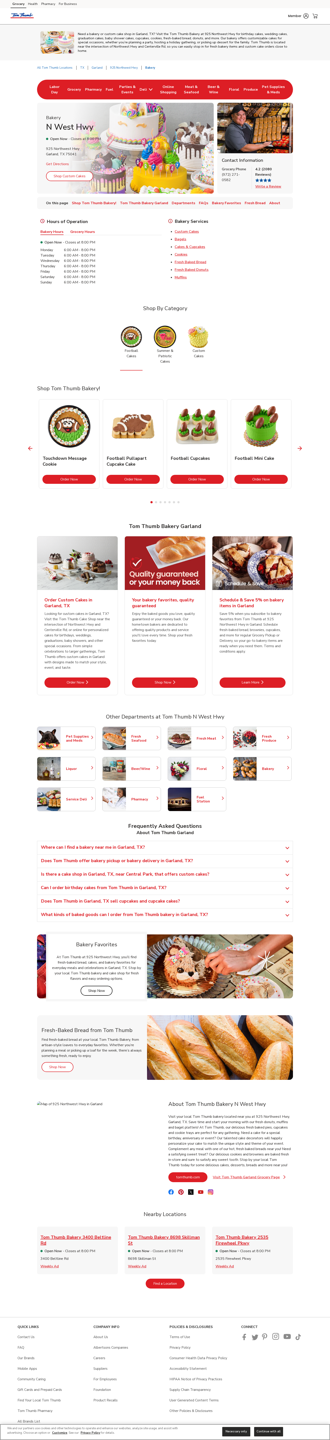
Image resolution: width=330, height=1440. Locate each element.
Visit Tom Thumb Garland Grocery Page (249, 1178)
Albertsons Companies (110, 1347)
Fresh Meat (209, 738)
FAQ (21, 1347)
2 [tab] (156, 502)
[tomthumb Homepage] (22, 16)
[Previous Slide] (30, 448)
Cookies (181, 254)
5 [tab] (169, 502)
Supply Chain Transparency (190, 1389)
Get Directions (57, 164)
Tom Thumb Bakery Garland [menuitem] (144, 203)
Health (33, 4)
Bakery (274, 769)
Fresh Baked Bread (190, 262)
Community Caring (32, 1379)
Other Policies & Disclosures (191, 1411)
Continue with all (269, 1431)
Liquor (78, 769)
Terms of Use (179, 1337)
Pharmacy (48, 4)
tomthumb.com (191, 1177)
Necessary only (236, 1431)
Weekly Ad (49, 1266)
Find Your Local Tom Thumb (39, 1400)
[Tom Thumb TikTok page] (298, 1339)
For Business (68, 4)
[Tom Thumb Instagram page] (276, 1339)
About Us (100, 1337)
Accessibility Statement (188, 1368)
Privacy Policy (180, 1347)
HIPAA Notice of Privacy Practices (195, 1379)
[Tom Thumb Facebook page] (245, 1339)
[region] (165, 1432)
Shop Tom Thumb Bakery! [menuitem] (94, 203)
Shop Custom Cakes (70, 176)
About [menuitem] (274, 203)
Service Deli (78, 799)
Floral (209, 769)
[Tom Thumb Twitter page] (255, 1339)
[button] (298, 16)
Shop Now (176, 682)
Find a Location (169, 1283)
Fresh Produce (274, 738)
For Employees (105, 1379)
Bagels (180, 239)
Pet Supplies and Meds (78, 738)
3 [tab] (160, 502)
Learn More (264, 682)
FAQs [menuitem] (203, 203)
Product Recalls (105, 1400)
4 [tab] (165, 502)
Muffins (181, 277)
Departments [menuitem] (183, 203)
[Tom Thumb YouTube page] (287, 1339)
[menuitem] (54, 89)
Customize (59, 1433)
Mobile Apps (27, 1368)
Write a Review (268, 186)
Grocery (18, 4)
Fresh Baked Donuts (192, 269)
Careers (99, 1358)
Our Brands (26, 1358)
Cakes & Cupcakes (190, 246)
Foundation (102, 1389)
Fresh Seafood (143, 738)
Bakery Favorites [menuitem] (226, 203)
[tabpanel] (69, 444)
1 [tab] (151, 502)
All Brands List (29, 1421)
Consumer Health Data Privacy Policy (198, 1358)
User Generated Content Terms (194, 1400)
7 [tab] (178, 502)
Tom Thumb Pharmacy (35, 1411)
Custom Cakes (187, 231)
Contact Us (26, 1337)
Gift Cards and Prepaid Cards (40, 1389)
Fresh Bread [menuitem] (255, 203)
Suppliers (100, 1368)
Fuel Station (209, 799)
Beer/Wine (143, 769)
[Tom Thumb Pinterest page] (265, 1339)
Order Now (78, 479)
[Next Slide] (300, 448)
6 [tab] (174, 502)
